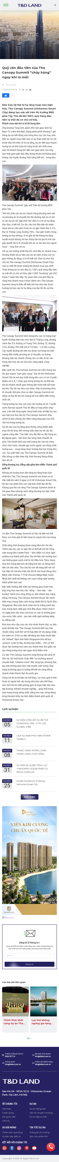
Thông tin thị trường (39, 1132)
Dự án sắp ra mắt (38, 1116)
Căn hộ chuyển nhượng (41, 1112)
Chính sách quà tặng (12, 1132)
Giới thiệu (6, 1108)
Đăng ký (30, 964)
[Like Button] (5, 95)
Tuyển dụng (8, 1112)
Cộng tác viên (9, 1116)
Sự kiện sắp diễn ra (11, 1136)
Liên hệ (5, 1120)
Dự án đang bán (38, 1108)
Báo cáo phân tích (39, 1136)
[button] (28, 1038)
